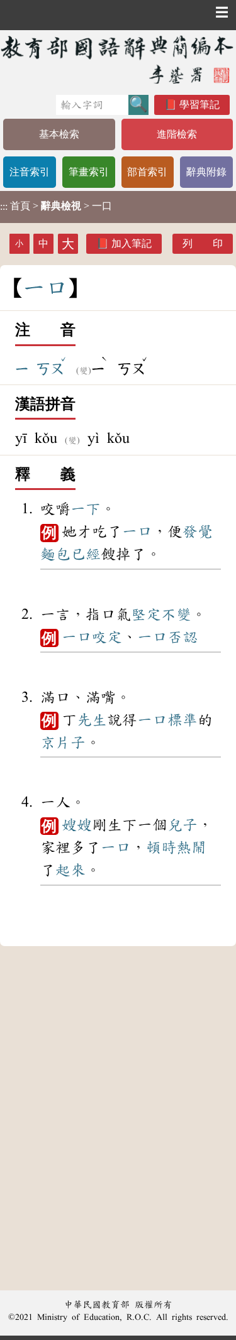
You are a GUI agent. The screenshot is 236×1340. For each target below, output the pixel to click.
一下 (85, 508)
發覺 (198, 531)
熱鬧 (191, 847)
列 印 (203, 243)
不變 (176, 614)
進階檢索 (177, 134)
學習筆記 (199, 104)
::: (4, 207)
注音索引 (29, 171)
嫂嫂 (77, 824)
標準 (182, 719)
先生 (92, 719)
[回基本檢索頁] (118, 59)
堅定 (146, 614)
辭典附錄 (206, 171)
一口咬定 (92, 637)
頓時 (161, 847)
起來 (70, 870)
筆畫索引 (89, 171)
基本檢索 (59, 134)
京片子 (63, 742)
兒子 (182, 824)
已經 (85, 554)
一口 (137, 531)
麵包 (55, 554)
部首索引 (147, 171)
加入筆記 (131, 243)
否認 (182, 637)
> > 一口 (56, 206)
